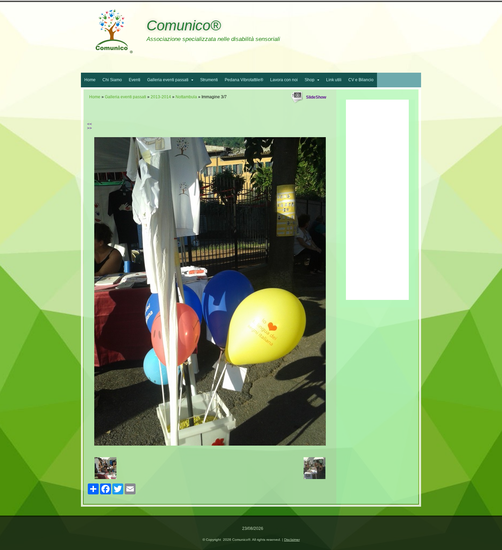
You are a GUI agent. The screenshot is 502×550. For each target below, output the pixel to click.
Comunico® (184, 25)
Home (90, 79)
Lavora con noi (284, 79)
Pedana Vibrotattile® (244, 79)
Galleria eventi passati (168, 79)
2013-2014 (161, 97)
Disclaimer (292, 539)
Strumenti (209, 79)
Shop (310, 79)
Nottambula (186, 97)
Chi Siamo (112, 79)
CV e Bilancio (361, 79)
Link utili (333, 79)
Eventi (134, 79)
